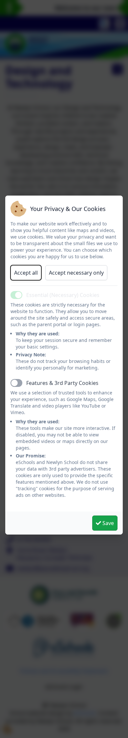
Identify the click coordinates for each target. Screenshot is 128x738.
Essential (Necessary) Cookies (62, 295)
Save (107, 523)
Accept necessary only (76, 272)
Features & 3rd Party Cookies (62, 383)
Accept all (26, 272)
